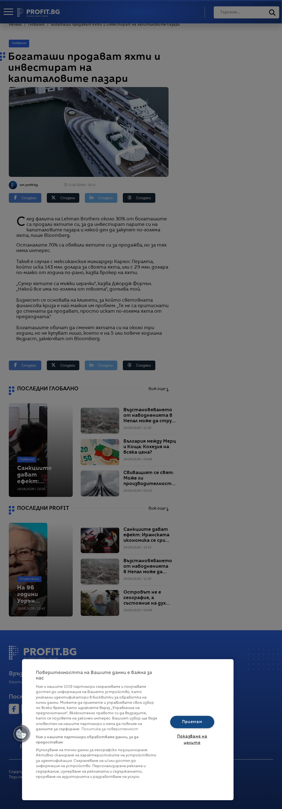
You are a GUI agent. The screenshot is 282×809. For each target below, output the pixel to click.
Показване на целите (192, 740)
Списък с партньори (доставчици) (69, 783)
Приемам (192, 722)
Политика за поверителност (110, 729)
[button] (21, 734)
